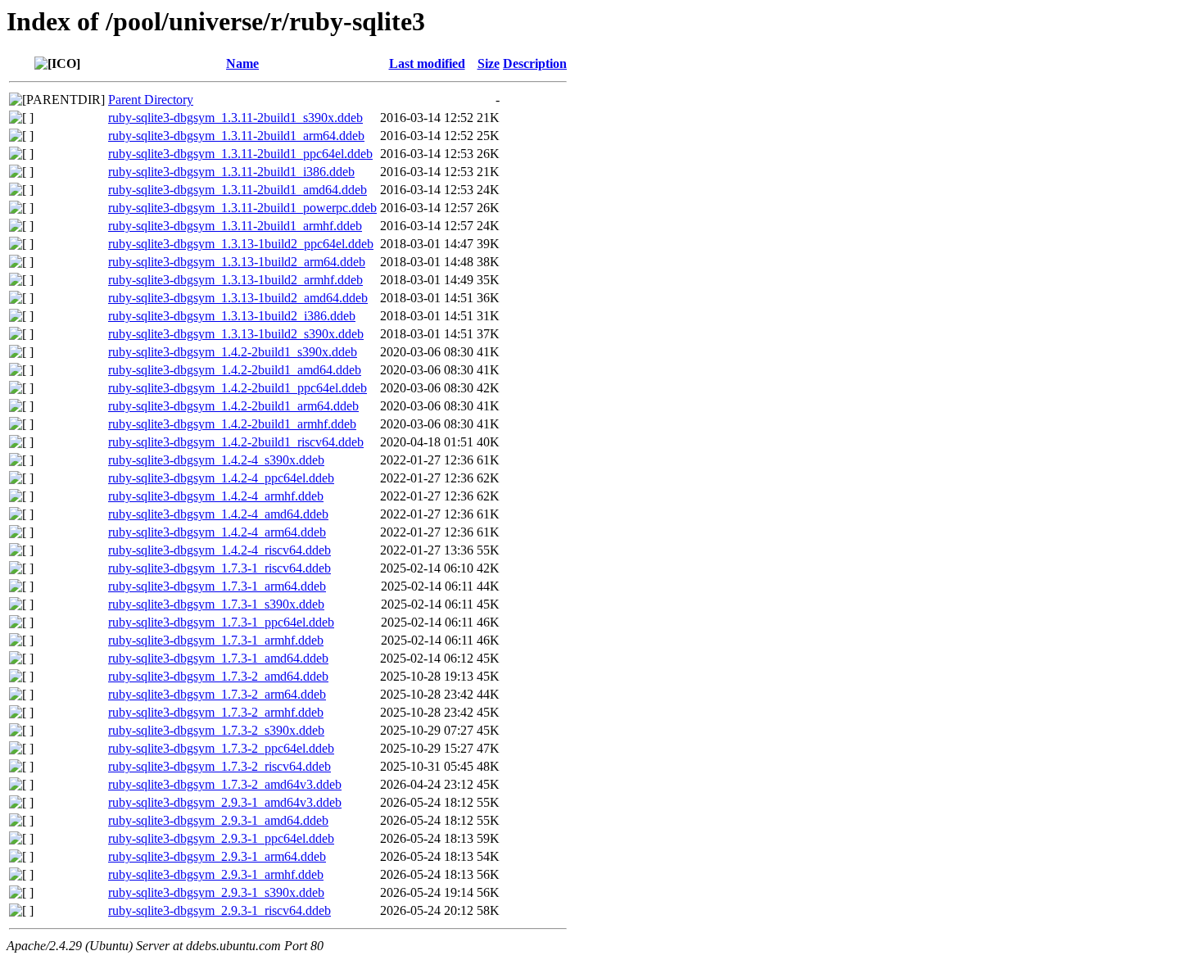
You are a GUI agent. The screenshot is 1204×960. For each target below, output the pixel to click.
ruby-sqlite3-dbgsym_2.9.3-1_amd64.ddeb (218, 820)
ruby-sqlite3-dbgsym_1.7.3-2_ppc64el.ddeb (221, 748)
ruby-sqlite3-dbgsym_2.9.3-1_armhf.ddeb (216, 874)
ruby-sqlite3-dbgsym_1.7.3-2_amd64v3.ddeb (225, 784)
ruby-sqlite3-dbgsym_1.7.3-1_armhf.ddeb (216, 640)
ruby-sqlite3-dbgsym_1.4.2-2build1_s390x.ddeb (232, 352)
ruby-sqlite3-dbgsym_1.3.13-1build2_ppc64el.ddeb (240, 244)
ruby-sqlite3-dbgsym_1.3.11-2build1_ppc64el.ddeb (240, 154)
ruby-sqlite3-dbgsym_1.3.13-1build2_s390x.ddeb (236, 334)
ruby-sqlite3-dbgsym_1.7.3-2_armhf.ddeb (216, 712)
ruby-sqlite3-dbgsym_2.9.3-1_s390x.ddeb (216, 892)
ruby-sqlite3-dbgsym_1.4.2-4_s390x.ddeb (216, 460)
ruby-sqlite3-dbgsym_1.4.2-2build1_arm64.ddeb (233, 406)
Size (489, 63)
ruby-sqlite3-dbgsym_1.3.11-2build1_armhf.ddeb (235, 226)
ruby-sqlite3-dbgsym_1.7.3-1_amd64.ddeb (218, 658)
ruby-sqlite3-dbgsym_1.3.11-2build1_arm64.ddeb (236, 136)
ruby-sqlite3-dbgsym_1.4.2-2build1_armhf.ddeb (232, 424)
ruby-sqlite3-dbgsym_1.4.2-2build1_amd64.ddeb (234, 370)
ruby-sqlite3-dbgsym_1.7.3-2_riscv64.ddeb (219, 766)
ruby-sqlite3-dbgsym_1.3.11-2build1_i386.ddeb (231, 172)
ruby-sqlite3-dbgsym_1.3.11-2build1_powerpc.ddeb (242, 208)
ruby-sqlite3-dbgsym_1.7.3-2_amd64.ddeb (218, 676)
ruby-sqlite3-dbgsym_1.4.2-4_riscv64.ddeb (219, 550)
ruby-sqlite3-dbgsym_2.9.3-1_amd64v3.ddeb (225, 802)
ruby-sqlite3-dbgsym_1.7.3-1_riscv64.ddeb (219, 568)
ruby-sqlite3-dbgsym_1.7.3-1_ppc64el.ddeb (221, 622)
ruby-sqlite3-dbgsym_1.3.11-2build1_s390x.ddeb (235, 118)
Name (242, 63)
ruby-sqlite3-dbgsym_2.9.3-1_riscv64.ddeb (219, 910)
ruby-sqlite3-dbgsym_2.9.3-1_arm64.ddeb (217, 856)
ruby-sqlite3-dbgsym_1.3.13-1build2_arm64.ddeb (236, 262)
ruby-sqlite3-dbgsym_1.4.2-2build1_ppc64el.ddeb (237, 388)
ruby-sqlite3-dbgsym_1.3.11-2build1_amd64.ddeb (237, 190)
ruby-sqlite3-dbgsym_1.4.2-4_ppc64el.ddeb (221, 478)
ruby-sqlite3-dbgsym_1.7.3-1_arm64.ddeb (217, 586)
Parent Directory (150, 99)
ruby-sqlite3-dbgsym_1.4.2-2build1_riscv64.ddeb (236, 442)
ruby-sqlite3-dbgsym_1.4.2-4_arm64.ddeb (217, 532)
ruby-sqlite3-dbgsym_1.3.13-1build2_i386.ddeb (231, 316)
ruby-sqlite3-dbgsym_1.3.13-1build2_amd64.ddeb (238, 298)
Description (535, 63)
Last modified (427, 63)
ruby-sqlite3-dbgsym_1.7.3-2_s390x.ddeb (216, 730)
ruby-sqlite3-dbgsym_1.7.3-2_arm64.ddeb (217, 694)
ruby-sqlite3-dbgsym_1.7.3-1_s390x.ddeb (216, 604)
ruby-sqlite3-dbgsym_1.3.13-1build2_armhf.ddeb (235, 280)
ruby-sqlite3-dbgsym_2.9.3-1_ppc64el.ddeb (221, 838)
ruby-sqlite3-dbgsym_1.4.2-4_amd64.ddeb (218, 514)
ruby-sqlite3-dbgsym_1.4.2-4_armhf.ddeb (216, 496)
